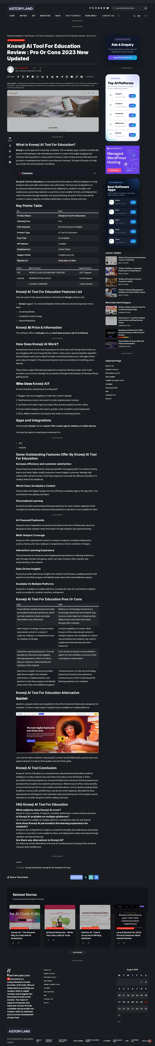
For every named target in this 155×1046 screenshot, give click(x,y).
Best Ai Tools (123, 263)
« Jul (118, 1021)
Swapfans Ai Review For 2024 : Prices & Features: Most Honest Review (131, 332)
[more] (118, 16)
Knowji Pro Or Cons (63, 868)
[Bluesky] (107, 8)
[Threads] (104, 8)
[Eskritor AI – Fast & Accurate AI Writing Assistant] (95, 917)
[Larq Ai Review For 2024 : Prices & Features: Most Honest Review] (130, 917)
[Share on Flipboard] (28, 77)
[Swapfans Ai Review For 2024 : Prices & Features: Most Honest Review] (111, 333)
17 (119, 1002)
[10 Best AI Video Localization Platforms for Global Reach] (111, 271)
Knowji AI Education (34, 868)
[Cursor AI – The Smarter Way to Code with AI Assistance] (24, 917)
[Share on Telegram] (62, 77)
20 (132, 1002)
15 (141, 995)
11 (124, 995)
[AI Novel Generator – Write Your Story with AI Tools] (60, 917)
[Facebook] (90, 8)
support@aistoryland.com (122, 57)
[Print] (81, 77)
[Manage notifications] (149, 1041)
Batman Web (23, 68)
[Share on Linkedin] (42, 77)
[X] (92, 8)
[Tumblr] (101, 8)
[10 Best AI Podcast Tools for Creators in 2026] (111, 282)
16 (146, 995)
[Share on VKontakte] (57, 77)
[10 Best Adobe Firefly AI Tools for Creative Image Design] (111, 310)
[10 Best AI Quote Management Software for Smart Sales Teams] (111, 293)
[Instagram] (95, 8)
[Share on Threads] (67, 77)
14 (137, 995)
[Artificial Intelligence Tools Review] (20, 8)
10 (119, 995)
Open (133, 202)
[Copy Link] (76, 77)
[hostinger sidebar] (123, 159)
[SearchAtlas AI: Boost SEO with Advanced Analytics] (111, 344)
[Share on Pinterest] (32, 77)
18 (124, 1002)
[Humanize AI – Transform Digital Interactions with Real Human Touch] (111, 321)
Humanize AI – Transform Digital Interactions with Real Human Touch (132, 320)
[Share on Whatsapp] (37, 77)
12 (128, 995)
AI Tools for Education (16, 40)
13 (132, 995)
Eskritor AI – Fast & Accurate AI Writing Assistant (91, 935)
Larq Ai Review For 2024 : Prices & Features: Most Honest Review (129, 935)
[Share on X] (23, 77)
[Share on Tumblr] (47, 77)
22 (141, 1002)
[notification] (134, 16)
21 (137, 1002)
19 (128, 1002)
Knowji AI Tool (48, 868)
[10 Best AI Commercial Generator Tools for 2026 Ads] (111, 260)
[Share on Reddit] (52, 77)
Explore (132, 95)
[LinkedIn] (98, 8)
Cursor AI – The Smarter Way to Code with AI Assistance (23, 935)
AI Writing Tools (124, 312)
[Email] (71, 77)
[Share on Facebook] (18, 77)
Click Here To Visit (67, 260)
